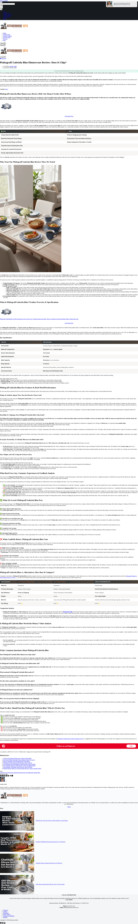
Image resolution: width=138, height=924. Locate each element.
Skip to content (4, 0)
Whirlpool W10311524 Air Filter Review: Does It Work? (17, 762)
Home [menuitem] (4, 12)
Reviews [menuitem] (5, 18)
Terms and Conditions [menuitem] (8, 916)
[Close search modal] (1, 2)
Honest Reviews (22, 772)
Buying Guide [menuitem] (6, 16)
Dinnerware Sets (4, 772)
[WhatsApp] (12, 776)
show (6, 89)
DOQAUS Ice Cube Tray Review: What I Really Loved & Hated (52, 820)
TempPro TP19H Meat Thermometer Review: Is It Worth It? (50, 841)
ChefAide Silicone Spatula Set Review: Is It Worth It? (49, 863)
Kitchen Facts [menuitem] (6, 13)
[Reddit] (9, 776)
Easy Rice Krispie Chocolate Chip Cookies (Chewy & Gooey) (19, 760)
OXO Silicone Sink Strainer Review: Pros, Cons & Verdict (50, 884)
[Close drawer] (1, 9)
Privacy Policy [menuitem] (7, 914)
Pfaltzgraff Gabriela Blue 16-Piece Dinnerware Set (70, 738)
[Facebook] (1, 776)
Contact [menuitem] (5, 911)
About (69, 806)
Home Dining (13, 772)
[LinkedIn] (7, 776)
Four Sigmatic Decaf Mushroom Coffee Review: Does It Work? (19, 764)
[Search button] (1, 6)
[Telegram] (11, 776)
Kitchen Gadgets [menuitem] (7, 15)
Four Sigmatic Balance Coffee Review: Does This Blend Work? (19, 765)
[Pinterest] (5, 776)
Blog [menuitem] (4, 19)
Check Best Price (69, 116)
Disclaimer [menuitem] (6, 913)
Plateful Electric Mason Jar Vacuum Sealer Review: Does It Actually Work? (22, 768)
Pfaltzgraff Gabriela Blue (26, 582)
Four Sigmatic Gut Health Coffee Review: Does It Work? (17, 767)
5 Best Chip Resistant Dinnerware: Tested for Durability (17, 758)
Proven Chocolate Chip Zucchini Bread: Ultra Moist (16, 761)
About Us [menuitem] (5, 910)
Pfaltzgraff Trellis (60, 582)
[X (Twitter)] (3, 776)
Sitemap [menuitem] (5, 917)
